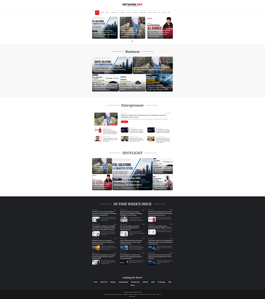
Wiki (159, 12)
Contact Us (164, 12)
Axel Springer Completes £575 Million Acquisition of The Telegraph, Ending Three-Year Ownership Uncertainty (162, 168)
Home (97, 12)
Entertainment (143, 12)
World (107, 12)
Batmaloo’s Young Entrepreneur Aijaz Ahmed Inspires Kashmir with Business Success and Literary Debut (110, 131)
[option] (105, 28)
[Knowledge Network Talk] (132, 5)
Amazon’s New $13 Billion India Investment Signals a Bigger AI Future (130, 87)
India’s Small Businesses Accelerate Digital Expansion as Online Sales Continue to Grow (158, 87)
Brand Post (135, 12)
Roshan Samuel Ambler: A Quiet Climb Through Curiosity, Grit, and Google (110, 140)
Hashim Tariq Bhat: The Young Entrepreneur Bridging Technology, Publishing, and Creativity (152, 69)
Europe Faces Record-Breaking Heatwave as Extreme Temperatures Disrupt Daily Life (103, 242)
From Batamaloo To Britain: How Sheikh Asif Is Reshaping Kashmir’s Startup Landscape (136, 131)
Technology (122, 12)
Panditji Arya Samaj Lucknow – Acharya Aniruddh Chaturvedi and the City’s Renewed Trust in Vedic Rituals (163, 140)
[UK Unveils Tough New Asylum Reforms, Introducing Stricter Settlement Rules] (124, 233)
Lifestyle (129, 12)
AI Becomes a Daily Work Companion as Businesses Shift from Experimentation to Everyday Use (160, 242)
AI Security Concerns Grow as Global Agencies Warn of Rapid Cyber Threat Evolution (159, 256)
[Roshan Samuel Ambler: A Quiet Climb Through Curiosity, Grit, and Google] (98, 138)
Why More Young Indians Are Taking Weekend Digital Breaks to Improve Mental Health (103, 256)
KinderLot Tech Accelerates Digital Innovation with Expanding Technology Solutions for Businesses (110, 69)
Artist (150, 12)
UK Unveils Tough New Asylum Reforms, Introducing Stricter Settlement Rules (129, 227)
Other (154, 12)
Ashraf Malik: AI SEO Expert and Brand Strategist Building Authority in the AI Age (136, 140)
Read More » (124, 121)
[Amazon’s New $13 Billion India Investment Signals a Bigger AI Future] (132, 83)
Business (102, 12)
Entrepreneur (114, 12)
